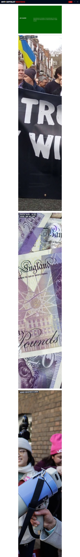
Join (70, 2)
